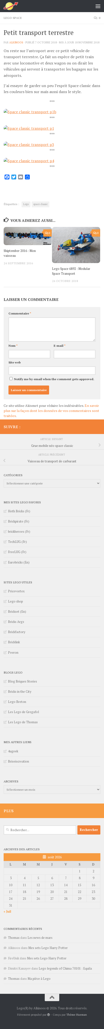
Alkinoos (16, 42)
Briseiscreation (18, 761)
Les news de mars (40, 937)
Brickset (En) (17, 611)
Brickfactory (16, 632)
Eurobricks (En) (19, 562)
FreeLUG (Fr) (17, 552)
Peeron (13, 652)
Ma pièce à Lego (39, 978)
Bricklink (14, 642)
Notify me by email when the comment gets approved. (53, 379)
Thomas (14, 937)
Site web (14, 362)
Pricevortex (16, 591)
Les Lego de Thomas (23, 722)
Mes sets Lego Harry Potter (48, 948)
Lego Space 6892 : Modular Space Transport (71, 271)
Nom (13, 346)
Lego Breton (17, 701)
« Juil (7, 911)
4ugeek (13, 751)
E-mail (60, 346)
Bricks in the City (19, 691)
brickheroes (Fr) (19, 531)
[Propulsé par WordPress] (48, 1014)
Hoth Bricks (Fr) (19, 511)
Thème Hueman (76, 1014)
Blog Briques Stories (22, 681)
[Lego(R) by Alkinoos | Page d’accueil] (13, 6)
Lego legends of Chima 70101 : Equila (65, 968)
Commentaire (19, 313)
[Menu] (98, 6)
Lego (26, 204)
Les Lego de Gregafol (23, 712)
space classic (40, 204)
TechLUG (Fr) (17, 541)
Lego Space (13, 18)
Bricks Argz (16, 621)
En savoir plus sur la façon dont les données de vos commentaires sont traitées (51, 410)
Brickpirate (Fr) (18, 521)
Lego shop (15, 601)
